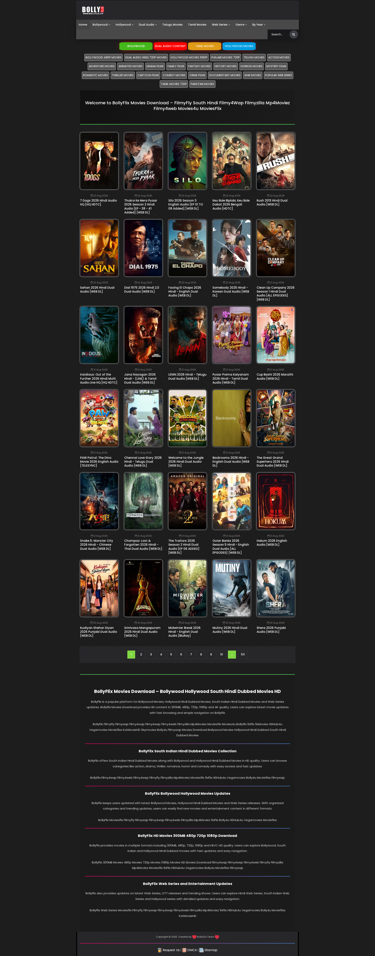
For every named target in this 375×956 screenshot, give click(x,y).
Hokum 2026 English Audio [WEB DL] (272, 543)
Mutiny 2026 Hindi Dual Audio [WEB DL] (229, 630)
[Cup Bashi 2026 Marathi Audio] (276, 335)
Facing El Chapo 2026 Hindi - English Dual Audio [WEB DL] (184, 292)
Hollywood (123, 25)
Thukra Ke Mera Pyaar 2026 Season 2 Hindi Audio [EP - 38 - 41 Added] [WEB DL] (140, 206)
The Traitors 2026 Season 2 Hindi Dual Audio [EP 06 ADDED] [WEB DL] (183, 547)
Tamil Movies (197, 25)
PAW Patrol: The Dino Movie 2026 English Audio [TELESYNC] (99, 462)
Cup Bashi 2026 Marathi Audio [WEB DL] (275, 376)
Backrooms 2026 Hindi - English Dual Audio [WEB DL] (230, 462)
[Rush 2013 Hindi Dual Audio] (276, 161)
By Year (257, 25)
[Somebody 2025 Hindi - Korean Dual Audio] (231, 248)
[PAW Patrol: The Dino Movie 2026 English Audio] (99, 418)
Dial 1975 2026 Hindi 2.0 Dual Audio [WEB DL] (141, 290)
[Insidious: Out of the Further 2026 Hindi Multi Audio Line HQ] (99, 335)
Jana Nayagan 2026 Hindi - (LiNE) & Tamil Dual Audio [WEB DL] (140, 378)
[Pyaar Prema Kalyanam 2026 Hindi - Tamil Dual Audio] (231, 335)
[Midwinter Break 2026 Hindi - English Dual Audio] (187, 588)
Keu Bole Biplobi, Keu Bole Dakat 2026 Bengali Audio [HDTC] (231, 204)
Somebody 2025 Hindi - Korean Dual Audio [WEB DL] (230, 292)
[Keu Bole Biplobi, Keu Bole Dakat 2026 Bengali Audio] (231, 161)
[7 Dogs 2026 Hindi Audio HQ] (99, 161)
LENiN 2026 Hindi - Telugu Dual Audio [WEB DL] (187, 376)
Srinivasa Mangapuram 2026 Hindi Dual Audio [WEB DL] (142, 632)
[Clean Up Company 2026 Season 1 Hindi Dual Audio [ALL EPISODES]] (276, 248)
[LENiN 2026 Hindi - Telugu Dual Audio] (187, 335)
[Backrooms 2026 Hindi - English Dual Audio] (231, 418)
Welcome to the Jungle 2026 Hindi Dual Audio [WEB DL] (186, 462)
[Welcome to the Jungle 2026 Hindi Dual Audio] (187, 418)
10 (221, 654)
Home (83, 25)
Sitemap (210, 950)
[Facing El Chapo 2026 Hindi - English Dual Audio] (187, 248)
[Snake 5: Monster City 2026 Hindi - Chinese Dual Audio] (99, 501)
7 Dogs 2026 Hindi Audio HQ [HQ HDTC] (98, 202)
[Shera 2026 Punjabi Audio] (276, 588)
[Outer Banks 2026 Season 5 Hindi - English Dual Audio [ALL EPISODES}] (231, 501)
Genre (240, 25)
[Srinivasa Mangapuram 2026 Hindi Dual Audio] (143, 588)
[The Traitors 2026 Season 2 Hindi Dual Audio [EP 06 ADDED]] (187, 501)
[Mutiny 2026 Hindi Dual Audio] (231, 588)
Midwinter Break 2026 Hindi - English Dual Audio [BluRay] (184, 632)
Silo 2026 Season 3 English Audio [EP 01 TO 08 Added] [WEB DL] (185, 204)
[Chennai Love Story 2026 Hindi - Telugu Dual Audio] (143, 418)
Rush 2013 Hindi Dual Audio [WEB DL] (272, 202)
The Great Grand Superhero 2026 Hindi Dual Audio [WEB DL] (273, 462)
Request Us (171, 950)
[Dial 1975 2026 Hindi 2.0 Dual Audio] (143, 248)
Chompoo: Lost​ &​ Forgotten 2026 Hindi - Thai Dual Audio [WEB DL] (143, 545)
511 (243, 654)
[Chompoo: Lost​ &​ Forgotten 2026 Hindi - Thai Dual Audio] (143, 501)
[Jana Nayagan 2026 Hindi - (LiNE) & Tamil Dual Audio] (143, 335)
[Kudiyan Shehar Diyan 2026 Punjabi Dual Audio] (99, 588)
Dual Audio (146, 25)
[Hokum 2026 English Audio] (276, 501)
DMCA (192, 950)
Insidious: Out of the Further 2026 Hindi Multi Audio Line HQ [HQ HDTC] (98, 378)
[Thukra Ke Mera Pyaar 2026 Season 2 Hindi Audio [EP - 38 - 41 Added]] (143, 161)
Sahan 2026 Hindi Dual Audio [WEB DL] (97, 290)
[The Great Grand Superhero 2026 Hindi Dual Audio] (276, 418)
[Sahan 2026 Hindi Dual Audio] (99, 248)
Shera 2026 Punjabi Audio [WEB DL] (271, 630)
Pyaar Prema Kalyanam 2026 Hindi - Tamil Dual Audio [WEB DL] (230, 378)
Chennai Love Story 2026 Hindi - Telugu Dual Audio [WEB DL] (143, 462)
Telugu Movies (172, 25)
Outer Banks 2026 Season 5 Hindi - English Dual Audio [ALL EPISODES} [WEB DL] (230, 547)
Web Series (220, 25)
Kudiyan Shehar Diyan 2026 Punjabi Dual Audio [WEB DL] (98, 632)
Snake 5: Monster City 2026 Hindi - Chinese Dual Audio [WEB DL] (96, 545)
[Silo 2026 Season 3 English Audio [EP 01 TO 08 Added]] (187, 161)
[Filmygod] (93, 10)
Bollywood (100, 25)
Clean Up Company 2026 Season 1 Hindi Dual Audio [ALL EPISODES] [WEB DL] (276, 294)
